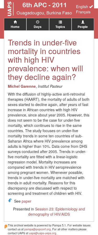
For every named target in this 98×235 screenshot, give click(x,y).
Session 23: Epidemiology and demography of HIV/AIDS (56, 211)
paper (26, 201)
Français (83, 11)
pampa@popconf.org (37, 229)
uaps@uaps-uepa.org (42, 233)
